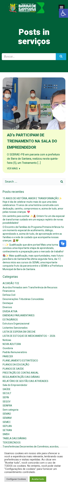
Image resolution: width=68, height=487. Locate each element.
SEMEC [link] (7, 422)
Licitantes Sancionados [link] (15, 328)
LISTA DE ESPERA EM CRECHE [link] (19, 332)
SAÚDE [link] (6, 389)
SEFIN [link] (6, 397)
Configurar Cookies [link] (16, 479)
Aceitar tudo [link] (38, 479)
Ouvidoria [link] (8, 348)
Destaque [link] (8, 303)
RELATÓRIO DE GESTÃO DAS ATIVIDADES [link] (25, 381)
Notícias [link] (7, 340)
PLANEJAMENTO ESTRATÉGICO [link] (20, 360)
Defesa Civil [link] (9, 295)
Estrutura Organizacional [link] (16, 323)
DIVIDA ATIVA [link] (10, 311)
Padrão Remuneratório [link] (15, 352)
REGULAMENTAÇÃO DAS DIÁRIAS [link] (21, 377)
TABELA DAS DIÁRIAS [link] (15, 438)
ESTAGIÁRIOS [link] (10, 319)
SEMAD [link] (7, 414)
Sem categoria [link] (10, 410)
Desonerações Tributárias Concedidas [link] (23, 299)
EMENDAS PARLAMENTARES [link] (19, 315)
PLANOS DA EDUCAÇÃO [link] (16, 364)
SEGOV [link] (6, 401)
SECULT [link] (7, 393)
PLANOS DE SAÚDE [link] (13, 369)
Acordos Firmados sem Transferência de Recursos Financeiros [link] (30, 289)
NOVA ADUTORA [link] (12, 344)
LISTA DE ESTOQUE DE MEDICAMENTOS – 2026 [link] (29, 336)
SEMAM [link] (7, 418)
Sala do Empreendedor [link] (15, 385)
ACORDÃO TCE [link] (11, 283)
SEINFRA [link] (7, 405)
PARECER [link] (8, 356)
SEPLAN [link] (7, 426)
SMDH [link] (6, 434)
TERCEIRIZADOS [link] (12, 442)
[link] (63, 13)
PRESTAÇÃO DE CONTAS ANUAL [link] (21, 373)
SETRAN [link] (7, 430)
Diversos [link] (7, 307)
